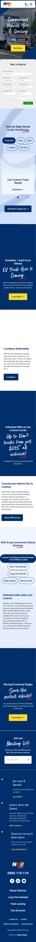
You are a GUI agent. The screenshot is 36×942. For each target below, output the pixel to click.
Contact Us (13, 919)
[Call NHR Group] (27, 4)
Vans (20, 140)
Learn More (17, 297)
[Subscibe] (28, 760)
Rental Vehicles (18, 890)
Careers (24, 919)
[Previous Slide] (8, 197)
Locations (11, 377)
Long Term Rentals (18, 574)
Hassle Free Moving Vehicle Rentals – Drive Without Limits (18, 558)
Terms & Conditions (11, 924)
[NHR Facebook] (12, 881)
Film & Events (26, 581)
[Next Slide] (27, 197)
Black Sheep (22, 935)
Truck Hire (9, 140)
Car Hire (24, 147)
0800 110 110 (18, 39)
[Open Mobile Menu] (31, 4)
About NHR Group (12, 518)
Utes (30, 140)
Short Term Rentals (18, 567)
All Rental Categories (16, 209)
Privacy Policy (27, 924)
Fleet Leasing (10, 581)
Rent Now (18, 48)
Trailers (11, 147)
